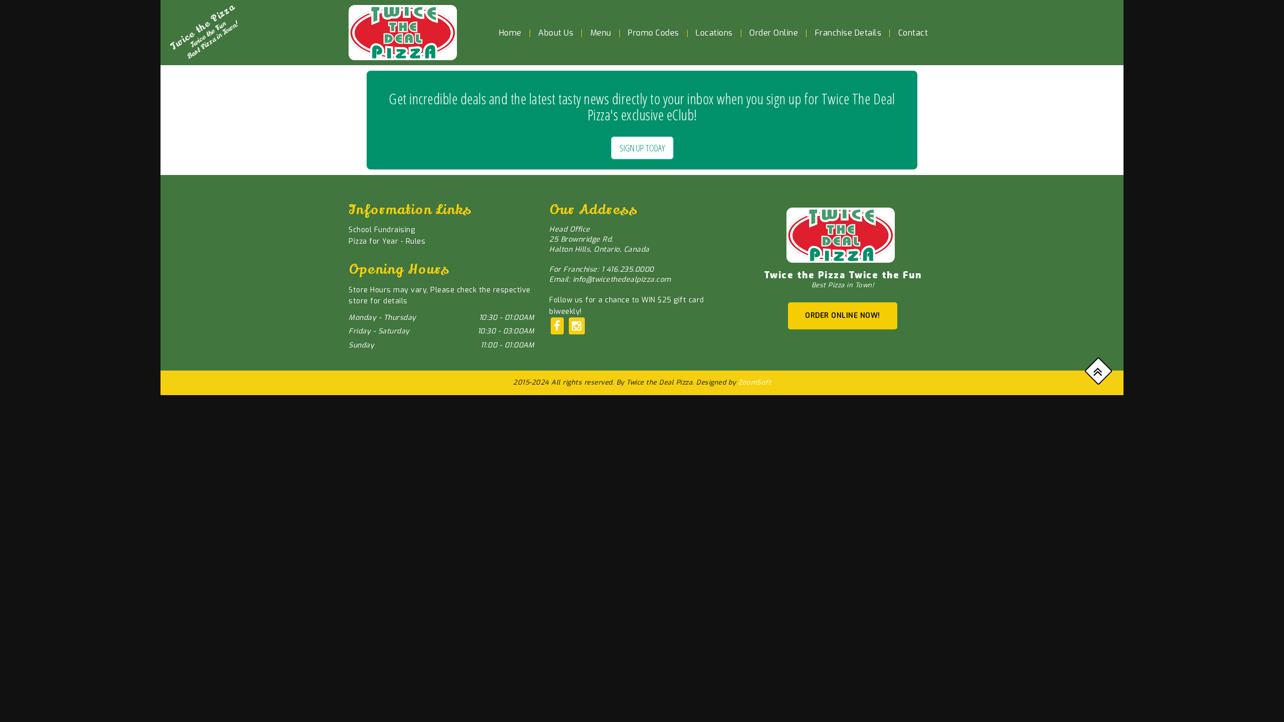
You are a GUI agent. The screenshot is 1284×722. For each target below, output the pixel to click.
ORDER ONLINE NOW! (842, 315)
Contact (913, 33)
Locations (714, 33)
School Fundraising (382, 230)
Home (510, 33)
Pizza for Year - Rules (387, 241)
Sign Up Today (642, 148)
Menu (600, 33)
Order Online (773, 33)
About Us (555, 33)
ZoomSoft (754, 382)
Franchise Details (848, 33)
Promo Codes (653, 33)
